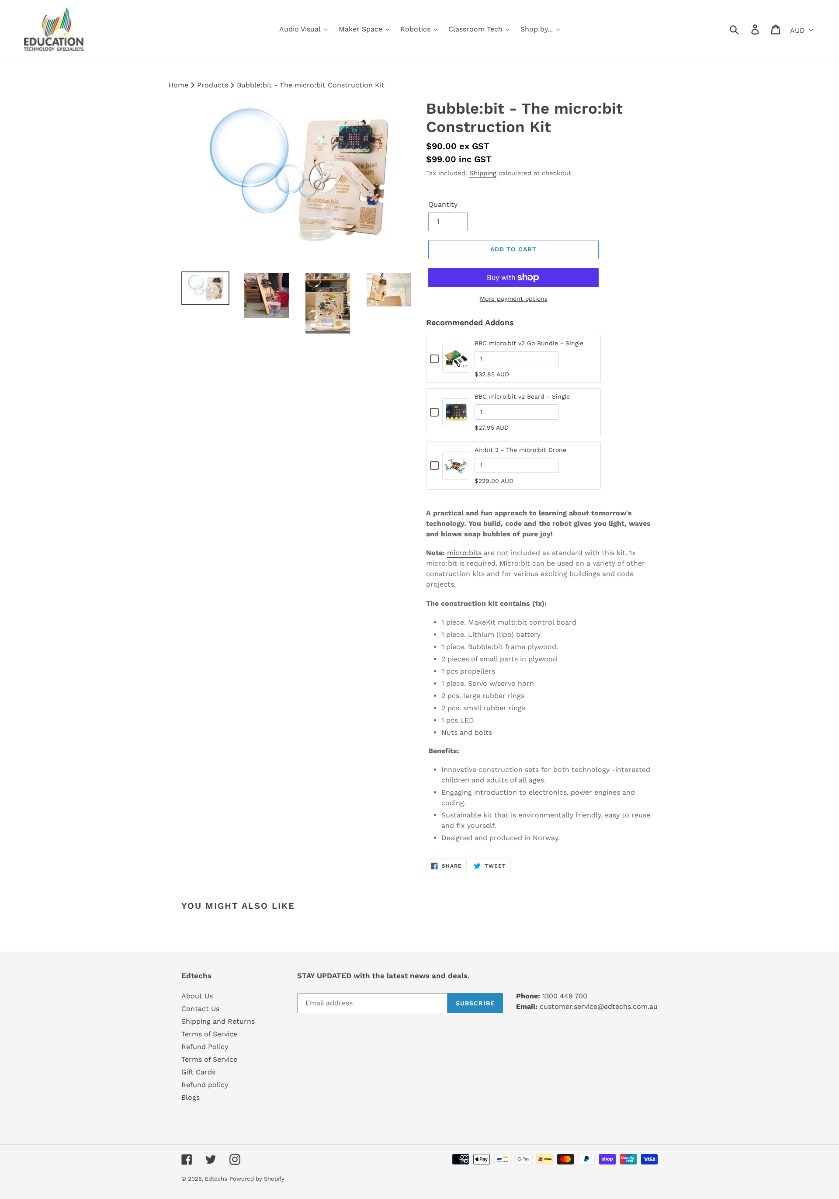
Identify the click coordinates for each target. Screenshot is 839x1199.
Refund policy (204, 1085)
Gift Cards (198, 1072)
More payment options (514, 298)
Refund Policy (204, 1047)
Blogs (190, 1097)
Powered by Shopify (256, 1178)
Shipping (482, 173)
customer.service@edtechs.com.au (599, 1006)
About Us (197, 996)
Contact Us (200, 1008)
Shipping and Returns (218, 1021)
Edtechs (216, 1178)
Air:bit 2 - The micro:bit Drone (520, 449)
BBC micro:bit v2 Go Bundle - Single (529, 343)
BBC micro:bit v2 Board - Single (522, 396)
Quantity (443, 204)
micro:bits (464, 553)
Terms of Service (209, 1034)
